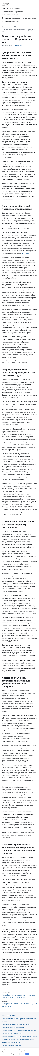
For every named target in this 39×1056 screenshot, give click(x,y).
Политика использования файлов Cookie (16, 1024)
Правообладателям (8, 1030)
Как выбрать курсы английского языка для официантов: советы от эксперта (18, 995)
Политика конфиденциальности (13, 1027)
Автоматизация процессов (11, 1042)
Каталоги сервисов (29, 18)
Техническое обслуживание (11, 1045)
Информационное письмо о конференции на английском (19, 1003)
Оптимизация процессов (11, 18)
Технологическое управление (12, 12)
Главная (4, 27)
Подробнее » (11, 1015)
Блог (3, 1015)
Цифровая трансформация (11, 8)
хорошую (25, 253)
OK (27, 1054)
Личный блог (13, 27)
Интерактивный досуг (10, 15)
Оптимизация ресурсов (10, 21)
